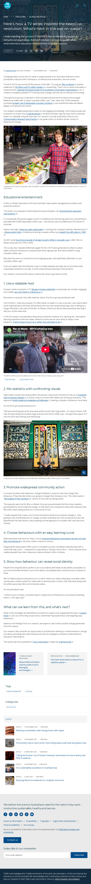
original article (65, 642)
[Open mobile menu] (77, 5)
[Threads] (26, 814)
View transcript (10, 379)
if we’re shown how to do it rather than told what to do (36, 322)
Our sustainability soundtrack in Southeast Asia (36, 767)
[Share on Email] (42, 51)
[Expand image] (45, 155)
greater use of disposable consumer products (32, 103)
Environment (11, 707)
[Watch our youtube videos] (32, 814)
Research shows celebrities (43, 289)
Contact (8, 51)
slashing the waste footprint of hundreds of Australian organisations (47, 90)
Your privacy (29, 825)
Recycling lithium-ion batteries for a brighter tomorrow (40, 780)
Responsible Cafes (13, 232)
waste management (14, 691)
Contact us (12, 840)
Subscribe (79, 855)
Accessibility (31, 821)
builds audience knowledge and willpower (30, 400)
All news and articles (37, 16)
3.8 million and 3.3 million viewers (29, 87)
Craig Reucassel (33, 113)
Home (6, 16)
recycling (28, 691)
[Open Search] (84, 5)
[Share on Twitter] (31, 51)
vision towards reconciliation (67, 879)
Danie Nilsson (11, 71)
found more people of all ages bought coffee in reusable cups (42, 240)
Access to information (13, 821)
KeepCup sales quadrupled (31, 229)
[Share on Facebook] (26, 51)
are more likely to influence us (28, 292)
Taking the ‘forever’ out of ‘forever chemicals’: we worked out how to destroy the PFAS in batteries (51, 756)
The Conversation (40, 642)
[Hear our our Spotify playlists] (21, 814)
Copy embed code (26, 379)
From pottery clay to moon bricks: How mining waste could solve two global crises (51, 743)
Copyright (44, 821)
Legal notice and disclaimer (64, 821)
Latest (8, 719)
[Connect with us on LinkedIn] (16, 814)
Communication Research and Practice (20, 119)
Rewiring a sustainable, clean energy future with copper (40, 730)
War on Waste (68, 84)
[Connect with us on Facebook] (5, 814)
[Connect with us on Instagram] (11, 814)
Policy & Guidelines (12, 825)
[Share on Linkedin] (36, 51)
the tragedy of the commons (16, 498)
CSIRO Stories (20, 16)
